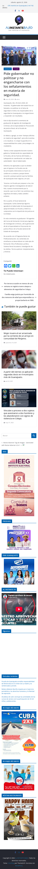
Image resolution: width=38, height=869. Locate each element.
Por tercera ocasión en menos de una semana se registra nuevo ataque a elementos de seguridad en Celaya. (18, 286)
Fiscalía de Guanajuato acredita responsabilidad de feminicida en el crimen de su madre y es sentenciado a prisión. (18, 683)
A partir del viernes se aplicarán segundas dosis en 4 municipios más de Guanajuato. (18, 374)
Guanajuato (7, 69)
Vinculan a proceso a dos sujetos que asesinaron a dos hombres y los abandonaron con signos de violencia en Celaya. (19, 414)
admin (18, 99)
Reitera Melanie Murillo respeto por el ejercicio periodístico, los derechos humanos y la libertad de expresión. (18, 691)
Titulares (16, 69)
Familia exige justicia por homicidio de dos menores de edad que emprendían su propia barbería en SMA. (18, 297)
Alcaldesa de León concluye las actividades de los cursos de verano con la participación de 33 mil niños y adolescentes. (18, 699)
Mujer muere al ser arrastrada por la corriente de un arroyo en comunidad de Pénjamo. (18, 336)
